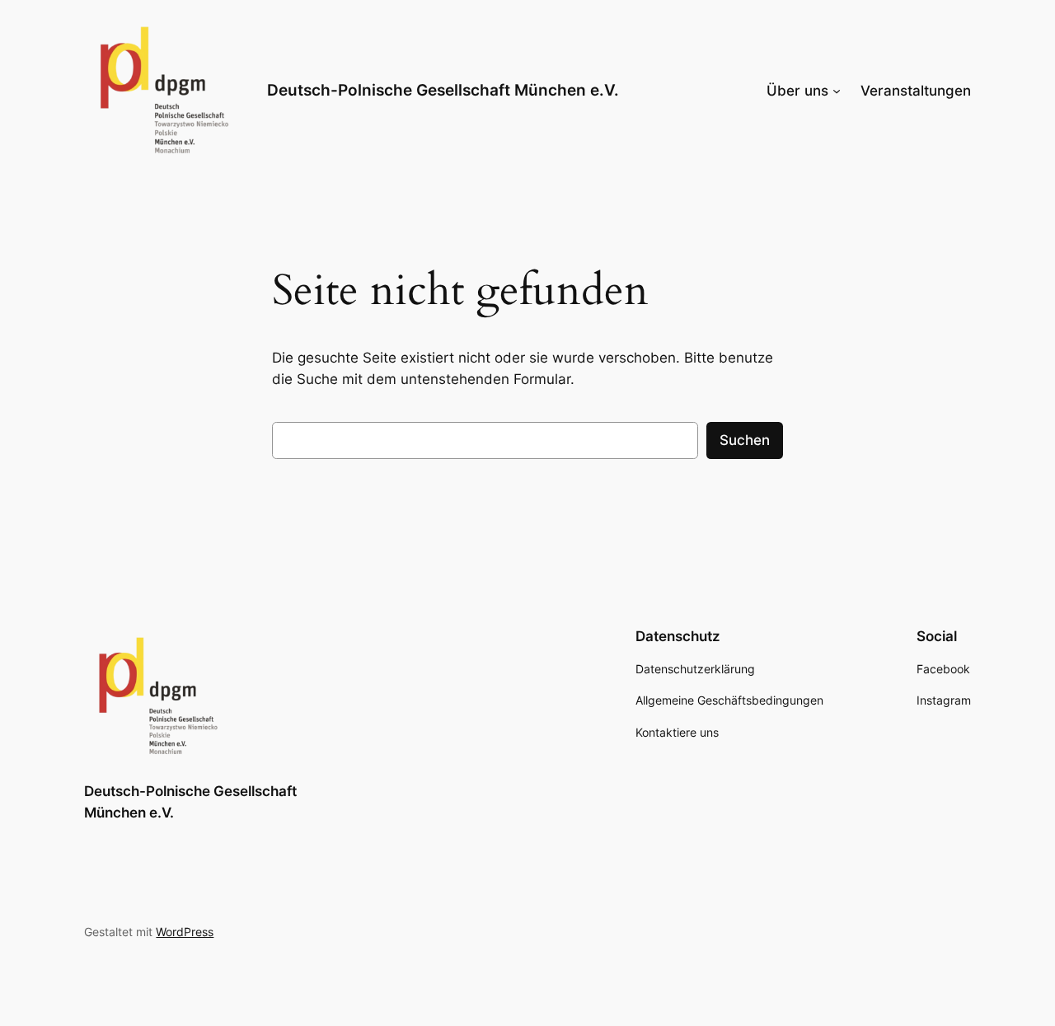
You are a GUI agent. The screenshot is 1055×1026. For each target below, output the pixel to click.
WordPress (184, 932)
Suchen (745, 440)
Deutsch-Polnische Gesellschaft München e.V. (443, 90)
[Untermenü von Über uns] (836, 91)
